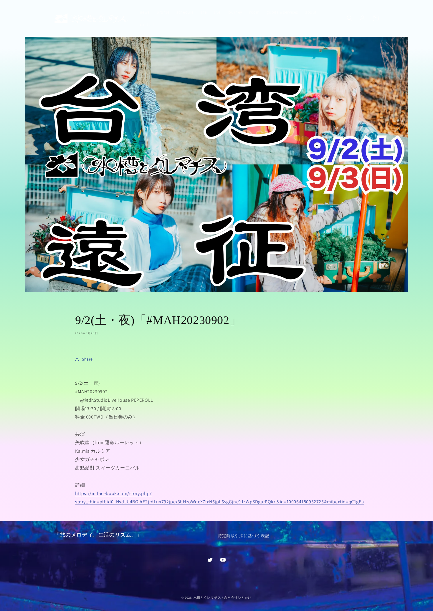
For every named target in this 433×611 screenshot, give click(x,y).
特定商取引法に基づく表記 (243, 535)
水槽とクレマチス (207, 597)
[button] (349, 18)
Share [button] (87, 359)
